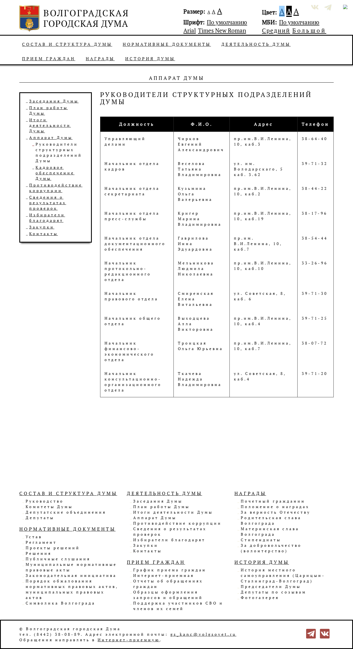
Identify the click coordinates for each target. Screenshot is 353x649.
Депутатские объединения (66, 512)
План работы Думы (161, 506)
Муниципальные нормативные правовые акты (71, 567)
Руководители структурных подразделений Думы (59, 152)
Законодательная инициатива (71, 575)
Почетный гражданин (273, 501)
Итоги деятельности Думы (50, 125)
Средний (276, 30)
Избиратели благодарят (47, 217)
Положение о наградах (275, 506)
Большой (309, 30)
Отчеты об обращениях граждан (168, 583)
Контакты (43, 233)
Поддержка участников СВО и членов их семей (178, 605)
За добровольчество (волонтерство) (271, 548)
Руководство (45, 501)
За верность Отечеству (276, 512)
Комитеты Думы (49, 506)
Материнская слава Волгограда (270, 531)
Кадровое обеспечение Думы (55, 173)
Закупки (41, 227)
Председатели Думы (271, 586)
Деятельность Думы (256, 44)
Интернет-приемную (129, 639)
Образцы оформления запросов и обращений (168, 594)
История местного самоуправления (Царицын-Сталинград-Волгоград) (283, 575)
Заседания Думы (54, 101)
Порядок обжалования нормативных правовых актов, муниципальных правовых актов (72, 589)
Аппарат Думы (51, 137)
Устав (34, 536)
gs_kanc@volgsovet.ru (203, 634)
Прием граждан (48, 58)
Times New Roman (222, 30)
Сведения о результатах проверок (47, 203)
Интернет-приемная (163, 575)
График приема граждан (169, 569)
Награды (100, 58)
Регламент (41, 542)
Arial (189, 30)
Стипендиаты (261, 539)
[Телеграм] (311, 633)
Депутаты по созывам (273, 592)
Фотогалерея (260, 597)
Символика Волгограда (60, 603)
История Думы (150, 58)
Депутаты (40, 517)
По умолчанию (227, 22)
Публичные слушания (58, 558)
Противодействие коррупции (55, 187)
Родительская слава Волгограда (271, 520)
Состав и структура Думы (67, 44)
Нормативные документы (167, 44)
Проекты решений (53, 547)
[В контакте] (325, 633)
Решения (39, 553)
